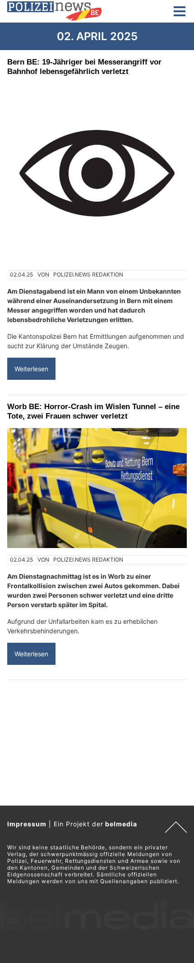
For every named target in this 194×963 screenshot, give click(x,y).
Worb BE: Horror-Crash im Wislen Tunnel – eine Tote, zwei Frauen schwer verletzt (93, 411)
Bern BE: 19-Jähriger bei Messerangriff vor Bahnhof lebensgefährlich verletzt (84, 66)
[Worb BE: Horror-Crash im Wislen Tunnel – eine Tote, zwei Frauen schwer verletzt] (97, 488)
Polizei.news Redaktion (88, 274)
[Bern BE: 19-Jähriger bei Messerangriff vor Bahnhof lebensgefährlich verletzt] (97, 173)
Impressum (26, 824)
